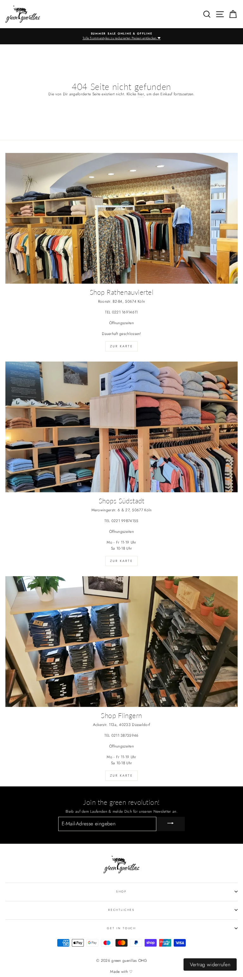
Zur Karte (121, 346)
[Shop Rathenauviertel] (121, 218)
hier (141, 94)
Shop (121, 891)
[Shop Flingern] (121, 641)
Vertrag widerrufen (210, 964)
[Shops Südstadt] (121, 427)
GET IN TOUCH (121, 928)
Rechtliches (121, 910)
